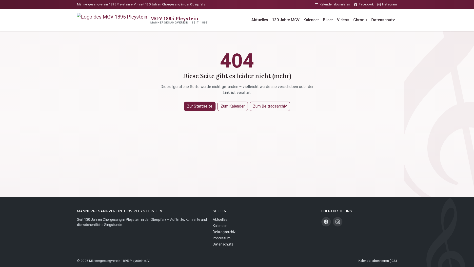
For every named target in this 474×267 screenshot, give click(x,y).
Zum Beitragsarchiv (270, 106)
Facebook (366, 4)
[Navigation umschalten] (217, 20)
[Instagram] (337, 221)
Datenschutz (383, 20)
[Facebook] (326, 221)
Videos (343, 20)
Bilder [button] (328, 20)
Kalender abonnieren (335, 4)
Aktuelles (259, 20)
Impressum (222, 238)
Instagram (389, 4)
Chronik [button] (360, 20)
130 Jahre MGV (285, 20)
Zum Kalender (233, 106)
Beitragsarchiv (224, 232)
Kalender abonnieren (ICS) (377, 261)
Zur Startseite (199, 106)
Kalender (311, 20)
